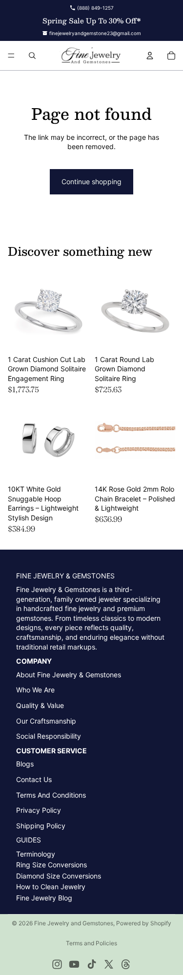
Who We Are (35, 690)
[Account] (150, 55)
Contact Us (34, 779)
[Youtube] (74, 964)
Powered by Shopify (143, 923)
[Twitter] (109, 964)
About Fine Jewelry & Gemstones (68, 674)
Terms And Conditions (51, 795)
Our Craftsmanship (46, 721)
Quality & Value (40, 705)
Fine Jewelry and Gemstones (73, 923)
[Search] (32, 55)
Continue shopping (91, 181)
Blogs (25, 764)
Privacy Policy (38, 810)
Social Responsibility (48, 736)
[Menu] (11, 55)
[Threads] (126, 964)
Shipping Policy (40, 826)
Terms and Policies (91, 943)
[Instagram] (57, 964)
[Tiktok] (92, 964)
